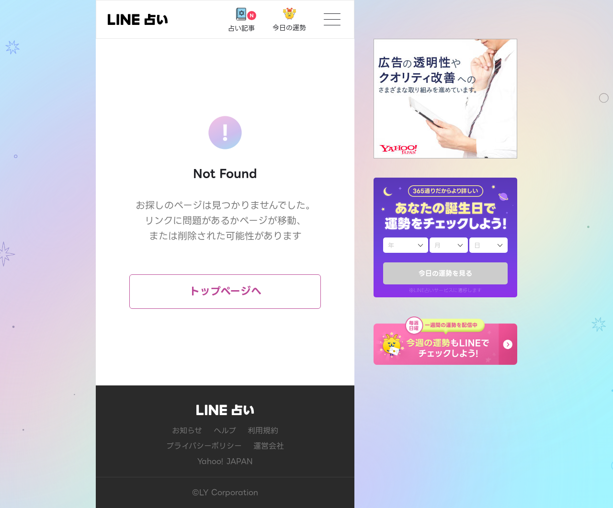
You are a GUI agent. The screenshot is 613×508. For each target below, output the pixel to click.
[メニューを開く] (332, 19)
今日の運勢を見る (445, 273)
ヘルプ (225, 431)
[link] (138, 19)
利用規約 (263, 431)
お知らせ (187, 431)
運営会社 (268, 446)
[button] (445, 340)
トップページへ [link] (225, 291)
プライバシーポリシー (204, 446)
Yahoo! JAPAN (225, 461)
